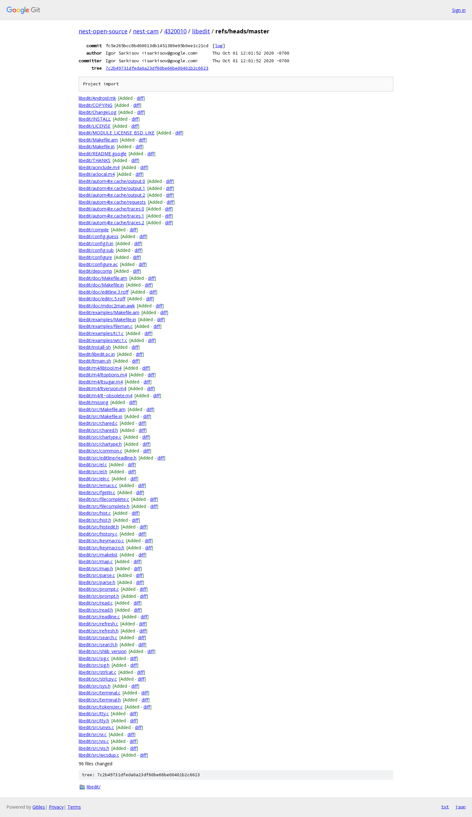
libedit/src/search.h (98, 644)
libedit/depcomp (95, 271)
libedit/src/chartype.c (100, 437)
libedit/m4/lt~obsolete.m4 (105, 395)
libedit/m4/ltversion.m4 (102, 388)
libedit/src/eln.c (94, 479)
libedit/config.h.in (96, 243)
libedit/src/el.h (93, 472)
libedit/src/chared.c (98, 423)
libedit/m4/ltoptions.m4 (103, 375)
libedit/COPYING (95, 105)
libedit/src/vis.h (94, 748)
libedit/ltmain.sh (95, 361)
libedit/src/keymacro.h (101, 548)
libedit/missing (93, 402)
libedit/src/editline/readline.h (107, 458)
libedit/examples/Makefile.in (107, 319)
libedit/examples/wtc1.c (103, 340)
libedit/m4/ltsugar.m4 (101, 382)
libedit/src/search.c (98, 637)
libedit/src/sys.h (94, 686)
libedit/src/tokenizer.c (101, 707)
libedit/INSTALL (95, 119)
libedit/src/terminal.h (100, 700)
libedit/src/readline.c (99, 617)
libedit (201, 31)
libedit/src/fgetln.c (97, 492)
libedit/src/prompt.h (99, 596)
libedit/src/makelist (98, 555)
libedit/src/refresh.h (98, 631)
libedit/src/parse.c (97, 575)
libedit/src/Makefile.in (100, 416)
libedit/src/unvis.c (96, 727)
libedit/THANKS (94, 160)
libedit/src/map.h (96, 568)
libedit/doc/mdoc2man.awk (107, 306)
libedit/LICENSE (94, 126)
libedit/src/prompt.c (99, 589)
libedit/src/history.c (98, 534)
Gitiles (38, 807)
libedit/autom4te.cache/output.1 (112, 188)
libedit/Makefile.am (98, 140)
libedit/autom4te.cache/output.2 (112, 195)
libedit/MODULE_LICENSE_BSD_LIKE (116, 133)
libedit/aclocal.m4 (97, 174)
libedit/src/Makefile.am (102, 409)
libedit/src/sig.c (94, 658)
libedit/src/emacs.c (98, 485)
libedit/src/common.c (100, 451)
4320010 (175, 31)
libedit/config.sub (96, 250)
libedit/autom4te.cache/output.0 (112, 181)
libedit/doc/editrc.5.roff (102, 299)
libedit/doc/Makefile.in (101, 285)
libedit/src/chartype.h (100, 444)
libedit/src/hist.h (95, 520)
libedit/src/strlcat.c (97, 672)
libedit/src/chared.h (98, 430)
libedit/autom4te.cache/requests (112, 202)
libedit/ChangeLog (97, 112)
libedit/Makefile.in (97, 146)
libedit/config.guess (98, 236)
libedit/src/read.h (96, 610)
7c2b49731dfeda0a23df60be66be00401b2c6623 (157, 68)
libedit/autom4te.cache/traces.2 (111, 222)
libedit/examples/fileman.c (106, 326)
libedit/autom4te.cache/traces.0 (111, 209)
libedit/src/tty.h (94, 721)
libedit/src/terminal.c (99, 693)
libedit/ (94, 787)
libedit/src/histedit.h (99, 527)
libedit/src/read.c (96, 603)
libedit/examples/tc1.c (101, 333)
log (219, 45)
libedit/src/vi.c (93, 734)
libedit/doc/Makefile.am (103, 278)
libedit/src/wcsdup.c (99, 755)
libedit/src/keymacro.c (101, 541)
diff (140, 98)
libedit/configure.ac (98, 264)
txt (445, 807)
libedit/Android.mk (97, 98)
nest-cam (146, 31)
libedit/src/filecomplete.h (104, 506)
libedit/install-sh (95, 347)
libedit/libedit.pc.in (97, 354)
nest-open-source (103, 31)
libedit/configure (95, 257)
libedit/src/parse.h (97, 582)
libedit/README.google (103, 153)
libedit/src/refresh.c (98, 624)
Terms (74, 807)
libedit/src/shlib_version (103, 651)
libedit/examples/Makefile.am (109, 312)
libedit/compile (94, 230)
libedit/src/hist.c (95, 513)
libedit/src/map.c (96, 561)
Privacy (56, 807)
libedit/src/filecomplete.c (104, 499)
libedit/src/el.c (93, 464)
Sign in (459, 10)
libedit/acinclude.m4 (99, 167)
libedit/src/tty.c (94, 713)
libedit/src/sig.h (94, 665)
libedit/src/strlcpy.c (98, 679)
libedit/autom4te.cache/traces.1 (111, 216)
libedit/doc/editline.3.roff (103, 292)
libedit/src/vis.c (94, 741)
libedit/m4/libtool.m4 (100, 368)
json (460, 807)
